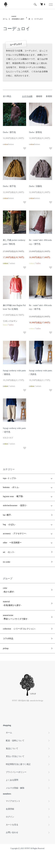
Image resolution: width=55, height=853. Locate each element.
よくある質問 (12, 780)
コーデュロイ (38, 19)
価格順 (39, 96)
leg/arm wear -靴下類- (13, 496)
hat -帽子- (7, 515)
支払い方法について (15, 756)
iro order (6, 562)
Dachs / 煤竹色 (9, 132)
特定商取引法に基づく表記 (18, 764)
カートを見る (12, 825)
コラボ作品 (8, 638)
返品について (12, 748)
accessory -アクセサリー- (15, 533)
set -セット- (9, 552)
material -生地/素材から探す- (12, 603)
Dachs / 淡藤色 (35, 186)
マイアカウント (13, 801)
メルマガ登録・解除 (15, 788)
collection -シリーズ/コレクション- (19, 629)
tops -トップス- (10, 478)
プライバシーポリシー (16, 772)
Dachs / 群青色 (35, 132)
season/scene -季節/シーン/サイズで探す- (15, 617)
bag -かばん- (9, 524)
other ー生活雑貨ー (12, 542)
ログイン (10, 817)
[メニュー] (50, 4)
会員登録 (10, 809)
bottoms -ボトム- (11, 487)
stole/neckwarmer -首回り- (15, 505)
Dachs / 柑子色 (9, 186)
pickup (6, 648)
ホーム (5, 19)
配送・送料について (15, 741)
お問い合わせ (12, 832)
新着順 (49, 96)
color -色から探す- (9, 590)
